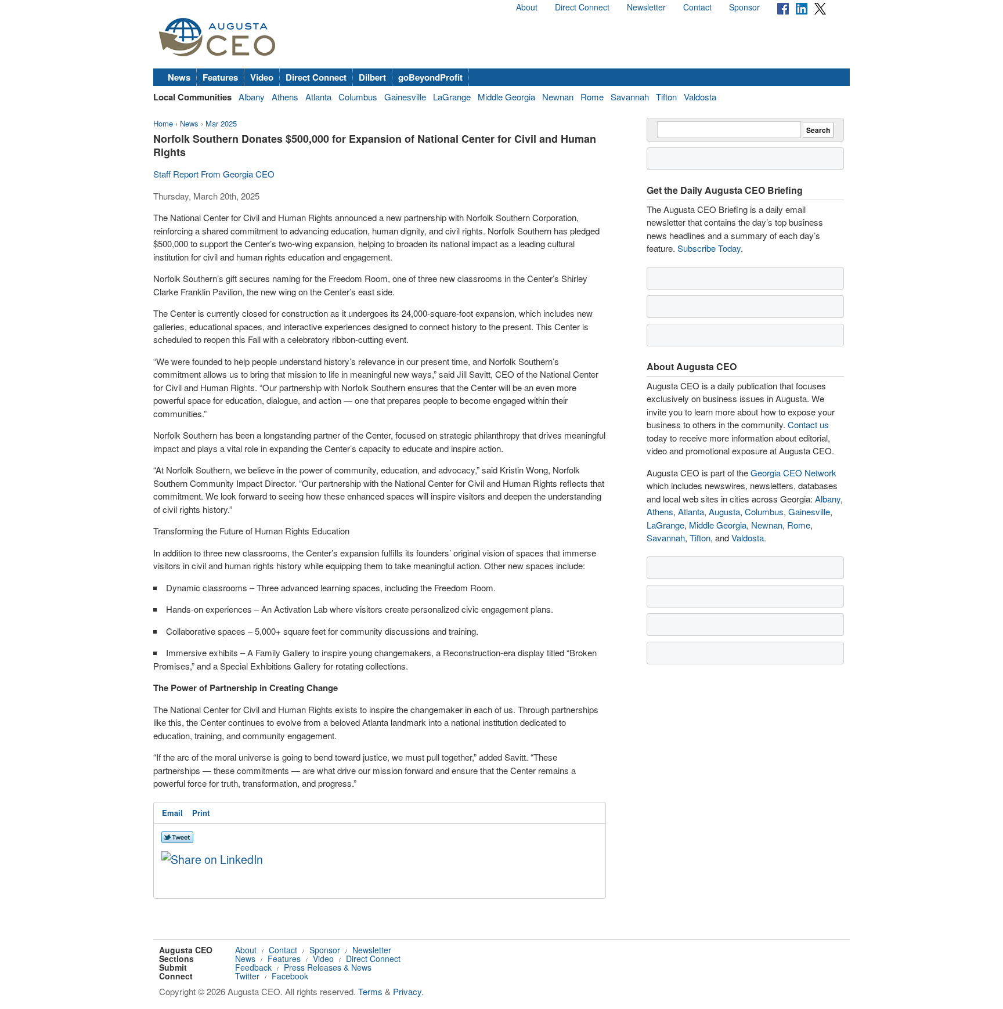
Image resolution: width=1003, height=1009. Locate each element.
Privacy (407, 991)
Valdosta (700, 97)
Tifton (666, 97)
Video (261, 77)
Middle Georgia (506, 97)
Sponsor (744, 7)
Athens (285, 97)
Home (163, 123)
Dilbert (372, 77)
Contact (697, 7)
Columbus (357, 97)
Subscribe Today (709, 248)
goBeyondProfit (430, 77)
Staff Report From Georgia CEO (214, 174)
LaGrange (452, 97)
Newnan (557, 97)
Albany (252, 97)
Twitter (247, 976)
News (179, 77)
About (526, 7)
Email (172, 812)
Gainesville (405, 97)
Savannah (630, 97)
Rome (592, 97)
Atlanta (318, 97)
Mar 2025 (221, 123)
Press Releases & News (327, 967)
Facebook (290, 976)
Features (220, 77)
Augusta (724, 511)
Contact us (808, 424)
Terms (370, 991)
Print (201, 812)
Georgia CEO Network (793, 472)
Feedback (253, 967)
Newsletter (646, 7)
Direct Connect (582, 7)
